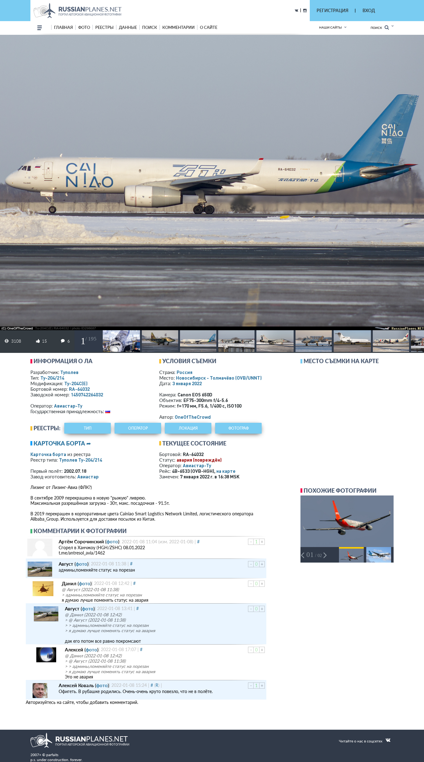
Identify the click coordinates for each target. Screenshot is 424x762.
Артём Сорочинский (81, 541)
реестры (104, 27)
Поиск (378, 28)
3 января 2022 (187, 383)
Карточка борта (48, 454)
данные (128, 27)
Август (66, 564)
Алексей (74, 649)
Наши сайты (330, 27)
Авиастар (88, 476)
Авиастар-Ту (68, 405)
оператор (138, 428)
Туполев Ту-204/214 (80, 460)
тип (88, 428)
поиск (149, 27)
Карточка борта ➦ (62, 443)
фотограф (238, 428)
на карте (226, 471)
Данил (69, 583)
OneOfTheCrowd (193, 417)
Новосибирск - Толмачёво (219, 378)
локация (188, 428)
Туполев (69, 372)
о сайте (208, 27)
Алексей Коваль (76, 685)
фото (84, 27)
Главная (63, 27)
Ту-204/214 (52, 378)
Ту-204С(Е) (76, 383)
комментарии (178, 27)
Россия (184, 372)
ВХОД (369, 10)
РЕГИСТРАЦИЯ (332, 10)
